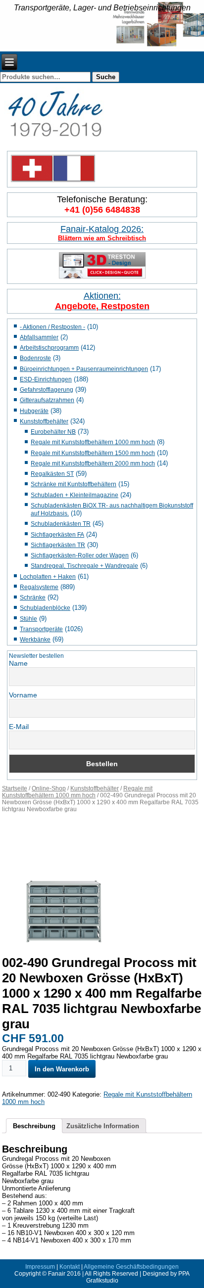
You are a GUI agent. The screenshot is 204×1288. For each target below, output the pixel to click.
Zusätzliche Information (102, 1126)
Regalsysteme (39, 587)
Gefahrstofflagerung (46, 389)
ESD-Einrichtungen (46, 379)
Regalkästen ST (52, 473)
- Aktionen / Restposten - (52, 326)
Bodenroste (35, 358)
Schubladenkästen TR (61, 523)
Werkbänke (35, 639)
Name (18, 663)
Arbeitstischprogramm (49, 347)
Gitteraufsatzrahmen (47, 400)
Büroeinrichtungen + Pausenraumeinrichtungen (84, 369)
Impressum (40, 1266)
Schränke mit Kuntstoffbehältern (73, 484)
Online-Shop (49, 788)
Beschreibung (34, 1126)
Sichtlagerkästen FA (57, 534)
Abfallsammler (39, 337)
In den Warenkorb (62, 1069)
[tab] (34, 1125)
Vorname (23, 695)
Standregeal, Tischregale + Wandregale (84, 565)
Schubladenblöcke (45, 607)
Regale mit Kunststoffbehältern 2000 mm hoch (93, 463)
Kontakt (69, 1266)
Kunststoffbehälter (44, 421)
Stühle (28, 618)
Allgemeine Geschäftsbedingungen (131, 1266)
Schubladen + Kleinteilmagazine (74, 495)
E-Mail (19, 727)
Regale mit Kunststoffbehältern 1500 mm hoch (93, 453)
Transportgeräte (41, 629)
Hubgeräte (34, 411)
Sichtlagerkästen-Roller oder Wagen (80, 555)
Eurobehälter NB (53, 431)
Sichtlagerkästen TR (58, 545)
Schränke (33, 597)
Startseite (14, 788)
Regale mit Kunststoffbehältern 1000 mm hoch (93, 442)
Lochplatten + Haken (48, 576)
